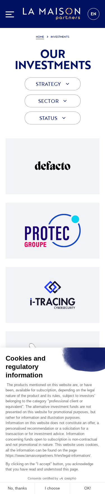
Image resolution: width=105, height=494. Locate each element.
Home (40, 37)
